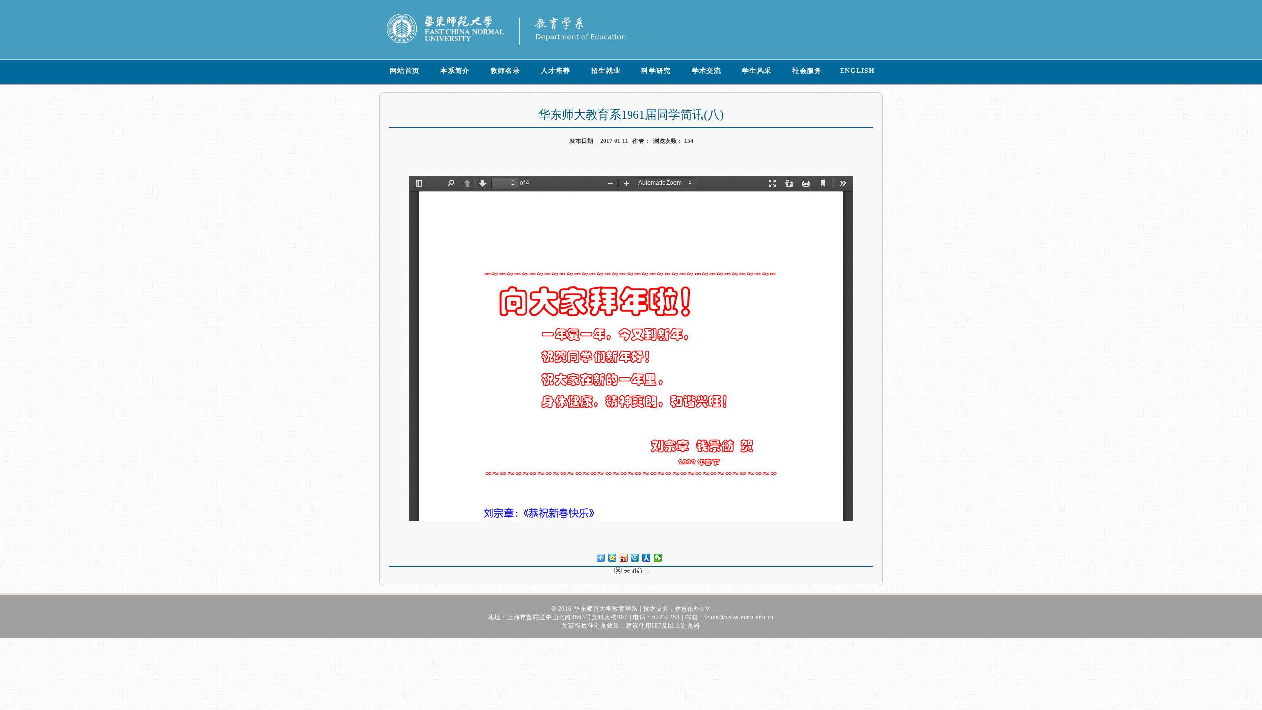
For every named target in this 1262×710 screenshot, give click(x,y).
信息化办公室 (693, 609)
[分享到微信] (658, 558)
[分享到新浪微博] (624, 558)
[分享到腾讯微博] (635, 558)
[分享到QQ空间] (612, 558)
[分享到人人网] (646, 558)
